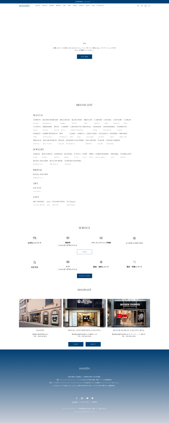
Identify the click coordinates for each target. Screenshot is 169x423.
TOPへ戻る (84, 57)
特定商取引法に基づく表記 (87, 408)
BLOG (88, 5)
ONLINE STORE (84, 276)
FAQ (93, 5)
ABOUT (81, 5)
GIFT (69, 5)
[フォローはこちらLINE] (92, 398)
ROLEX (38, 5)
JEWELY (51, 5)
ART (64, 5)
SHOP (75, 5)
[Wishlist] (149, 5)
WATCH (44, 5)
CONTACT (100, 5)
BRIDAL (58, 5)
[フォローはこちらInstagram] (82, 398)
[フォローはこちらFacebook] (77, 398)
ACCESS (75, 402)
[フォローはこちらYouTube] (87, 398)
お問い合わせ (102, 408)
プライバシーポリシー (69, 408)
